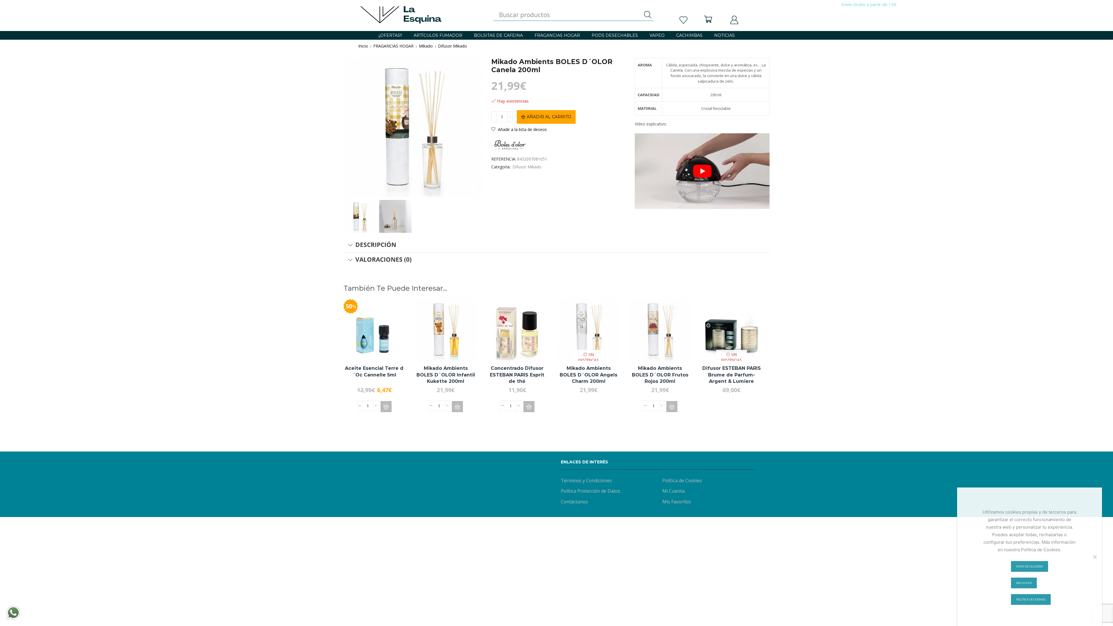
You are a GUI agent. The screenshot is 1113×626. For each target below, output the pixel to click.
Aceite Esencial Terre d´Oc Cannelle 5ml (374, 371)
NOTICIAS (724, 35)
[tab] (556, 245)
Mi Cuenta (673, 491)
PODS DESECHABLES (615, 35)
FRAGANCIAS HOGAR (557, 35)
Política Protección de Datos (590, 491)
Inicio (363, 46)
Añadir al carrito (549, 116)
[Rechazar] (1095, 557)
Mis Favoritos (676, 501)
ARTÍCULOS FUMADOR (438, 35)
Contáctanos (574, 501)
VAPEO (657, 35)
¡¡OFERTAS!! (390, 35)
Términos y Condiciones (586, 480)
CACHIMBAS (689, 35)
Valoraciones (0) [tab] (383, 259)
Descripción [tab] (375, 245)
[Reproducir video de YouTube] (702, 171)
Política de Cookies (682, 480)
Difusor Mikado (452, 46)
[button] (386, 406)
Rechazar (1024, 583)
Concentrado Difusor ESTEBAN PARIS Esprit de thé (517, 374)
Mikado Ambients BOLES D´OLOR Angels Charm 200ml (588, 374)
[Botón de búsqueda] (648, 15)
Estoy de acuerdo (1029, 566)
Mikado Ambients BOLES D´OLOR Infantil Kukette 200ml (446, 374)
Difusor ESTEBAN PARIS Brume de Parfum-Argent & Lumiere (731, 374)
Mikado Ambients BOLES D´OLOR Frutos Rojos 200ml (660, 374)
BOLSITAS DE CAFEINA (498, 35)
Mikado (426, 46)
